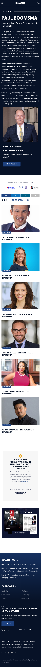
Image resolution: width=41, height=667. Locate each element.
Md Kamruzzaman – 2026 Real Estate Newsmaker (17, 431)
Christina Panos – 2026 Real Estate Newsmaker (16, 315)
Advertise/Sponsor (7, 644)
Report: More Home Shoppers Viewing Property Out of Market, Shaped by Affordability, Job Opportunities (19, 570)
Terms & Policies (6, 647)
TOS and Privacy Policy (25, 630)
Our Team (25, 642)
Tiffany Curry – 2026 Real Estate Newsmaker (15, 392)
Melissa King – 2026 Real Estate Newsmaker (15, 277)
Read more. (25, 481)
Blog (9, 642)
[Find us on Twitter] (5, 652)
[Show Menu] (2, 3)
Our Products (16, 642)
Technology (25, 595)
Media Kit (18, 644)
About (3, 642)
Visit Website (11, 164)
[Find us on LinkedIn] (15, 652)
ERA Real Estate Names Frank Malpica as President (18, 564)
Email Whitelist (27, 644)
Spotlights (4, 591)
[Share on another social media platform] (35, 195)
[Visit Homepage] (20, 3)
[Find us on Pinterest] (12, 652)
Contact (32, 642)
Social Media (25, 599)
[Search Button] (39, 3)
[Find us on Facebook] (1, 652)
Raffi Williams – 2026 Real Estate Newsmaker (16, 238)
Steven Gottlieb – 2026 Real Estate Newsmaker (17, 354)
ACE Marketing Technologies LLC (23, 647)
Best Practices (6, 595)
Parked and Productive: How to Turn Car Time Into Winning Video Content (20, 464)
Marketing (24, 591)
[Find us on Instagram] (8, 652)
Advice (3, 599)
